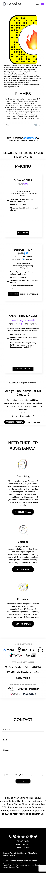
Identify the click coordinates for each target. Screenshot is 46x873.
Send (23, 781)
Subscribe (14, 294)
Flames (23, 93)
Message (6, 750)
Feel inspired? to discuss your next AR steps (23, 139)
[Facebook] (10, 836)
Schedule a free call (29, 294)
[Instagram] (14, 836)
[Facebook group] (35, 836)
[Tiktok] (27, 836)
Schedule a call (23, 512)
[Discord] (31, 836)
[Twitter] (23, 836)
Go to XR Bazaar (23, 624)
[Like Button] (35, 125)
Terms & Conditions (17, 853)
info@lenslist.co (23, 844)
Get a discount (34, 422)
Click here (13, 382)
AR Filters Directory (12, 865)
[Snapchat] (18, 836)
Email (5, 740)
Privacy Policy (32, 853)
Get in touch (23, 569)
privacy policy (23, 841)
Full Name (6, 730)
